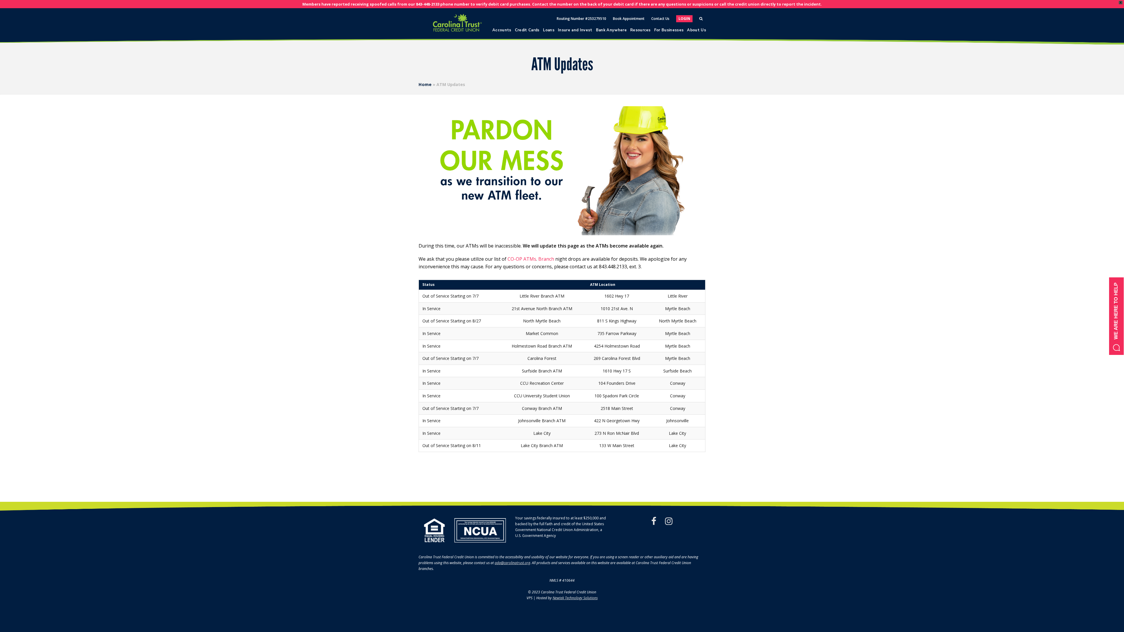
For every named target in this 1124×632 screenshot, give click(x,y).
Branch (546, 259)
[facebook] (653, 521)
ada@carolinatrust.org (512, 562)
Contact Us (660, 18)
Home (425, 84)
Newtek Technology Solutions (575, 597)
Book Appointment (629, 18)
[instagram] (669, 521)
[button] (1116, 316)
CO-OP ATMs (522, 259)
